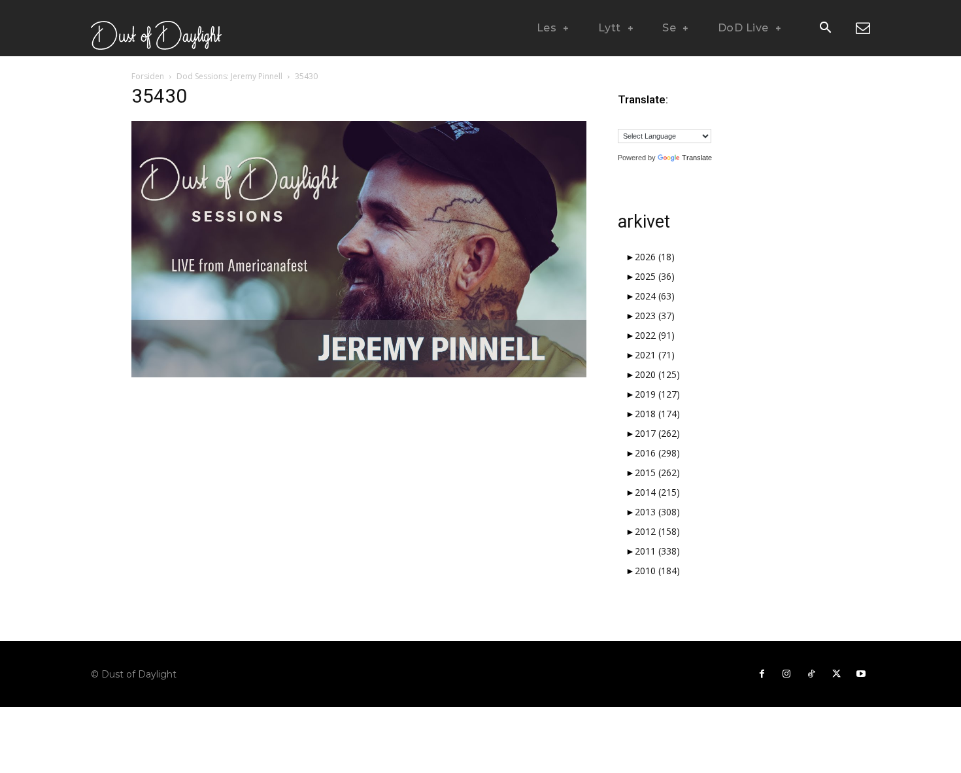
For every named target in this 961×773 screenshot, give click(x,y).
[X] (836, 674)
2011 (657, 551)
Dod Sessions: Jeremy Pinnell (229, 76)
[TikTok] (811, 674)
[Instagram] (786, 674)
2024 (655, 296)
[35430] (358, 373)
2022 (655, 335)
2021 (655, 355)
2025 (655, 276)
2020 (657, 374)
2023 (655, 315)
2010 (657, 570)
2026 (655, 256)
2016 (657, 453)
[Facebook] (761, 674)
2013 (657, 512)
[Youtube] (861, 674)
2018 (657, 413)
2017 (657, 433)
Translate (697, 158)
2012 (657, 531)
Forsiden (147, 76)
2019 (657, 394)
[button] (825, 29)
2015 (657, 472)
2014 (657, 492)
